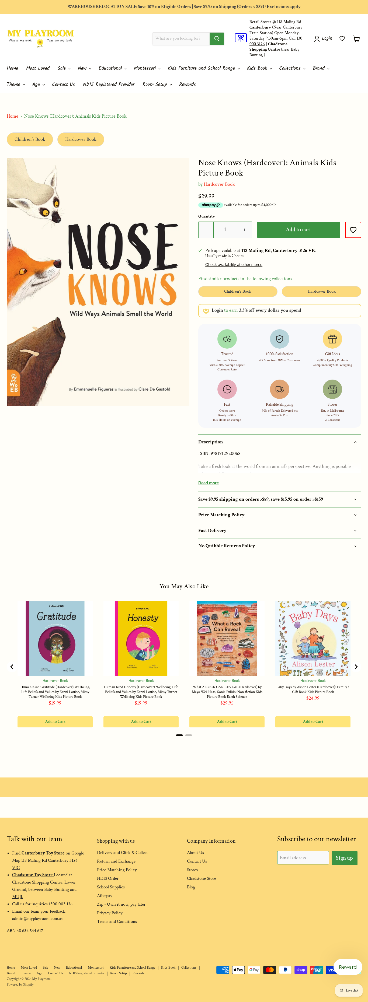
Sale (63, 68)
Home (12, 68)
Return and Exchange (116, 861)
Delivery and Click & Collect (122, 853)
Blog (191, 887)
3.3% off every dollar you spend (270, 310)
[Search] (217, 39)
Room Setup (156, 85)
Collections (291, 68)
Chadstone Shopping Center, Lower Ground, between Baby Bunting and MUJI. (44, 889)
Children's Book (30, 139)
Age (37, 85)
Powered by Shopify (20, 984)
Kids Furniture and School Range (202, 68)
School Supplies (111, 887)
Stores (192, 870)
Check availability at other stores (233, 264)
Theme (14, 85)
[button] (342, 38)
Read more (208, 483)
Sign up (344, 857)
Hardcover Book (80, 139)
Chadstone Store (201, 878)
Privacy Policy (110, 913)
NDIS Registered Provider (108, 85)
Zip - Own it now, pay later (121, 904)
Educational (111, 68)
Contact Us (63, 85)
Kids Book (258, 68)
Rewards (187, 85)
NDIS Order (108, 878)
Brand (320, 68)
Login (217, 310)
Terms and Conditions (117, 921)
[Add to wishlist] (353, 230)
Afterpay (104, 896)
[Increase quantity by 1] (244, 230)
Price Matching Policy (117, 870)
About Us (195, 853)
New (83, 68)
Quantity (206, 216)
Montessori (146, 68)
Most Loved (38, 68)
